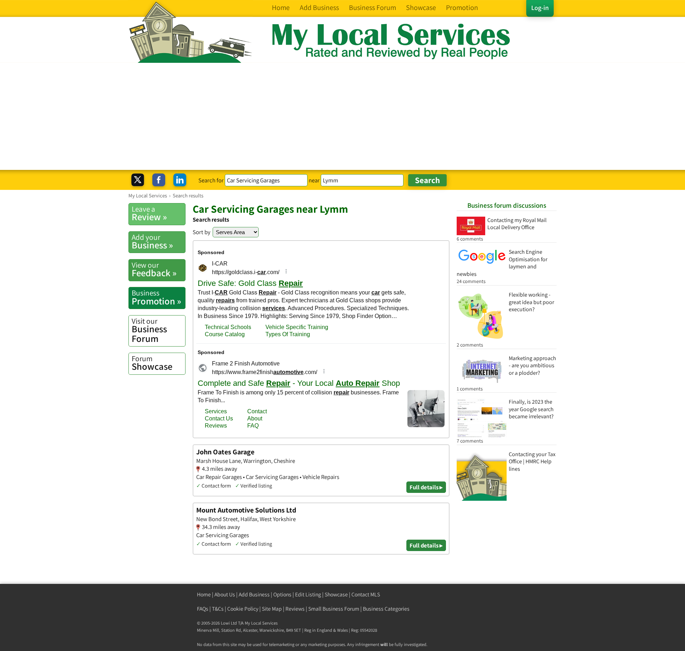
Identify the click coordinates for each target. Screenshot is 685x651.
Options (282, 594)
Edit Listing (308, 594)
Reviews (295, 608)
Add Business (254, 594)
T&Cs (218, 608)
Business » (152, 241)
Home (204, 594)
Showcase (152, 363)
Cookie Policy (242, 608)
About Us (224, 594)
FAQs (202, 608)
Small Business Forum (333, 608)
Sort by (201, 232)
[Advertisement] (342, 116)
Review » (149, 213)
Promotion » (156, 297)
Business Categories (386, 608)
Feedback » (154, 269)
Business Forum (149, 330)
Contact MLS (365, 594)
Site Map (272, 608)
